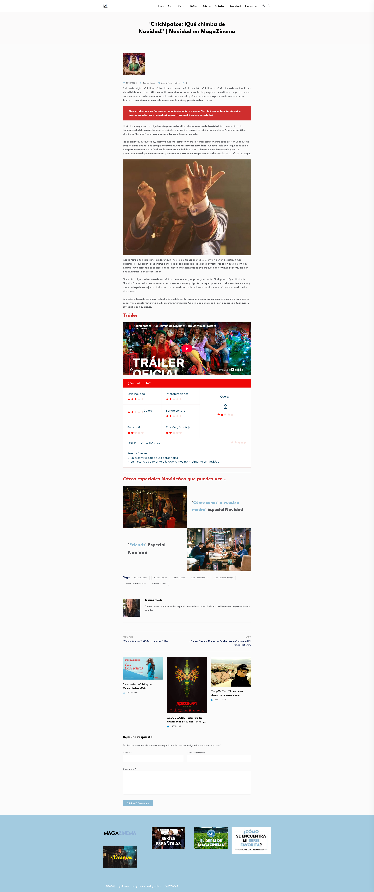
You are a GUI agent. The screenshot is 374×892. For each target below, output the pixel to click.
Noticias (194, 6)
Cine (170, 6)
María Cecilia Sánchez (136, 584)
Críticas (207, 6)
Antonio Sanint (140, 578)
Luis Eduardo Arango (224, 578)
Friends (137, 545)
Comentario (129, 769)
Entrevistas (251, 6)
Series (181, 6)
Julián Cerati (179, 578)
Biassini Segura (160, 578)
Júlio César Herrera (199, 578)
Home (161, 6)
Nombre (127, 753)
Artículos (219, 6)
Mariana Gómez (159, 584)
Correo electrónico (197, 753)
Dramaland (235, 6)
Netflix (177, 83)
